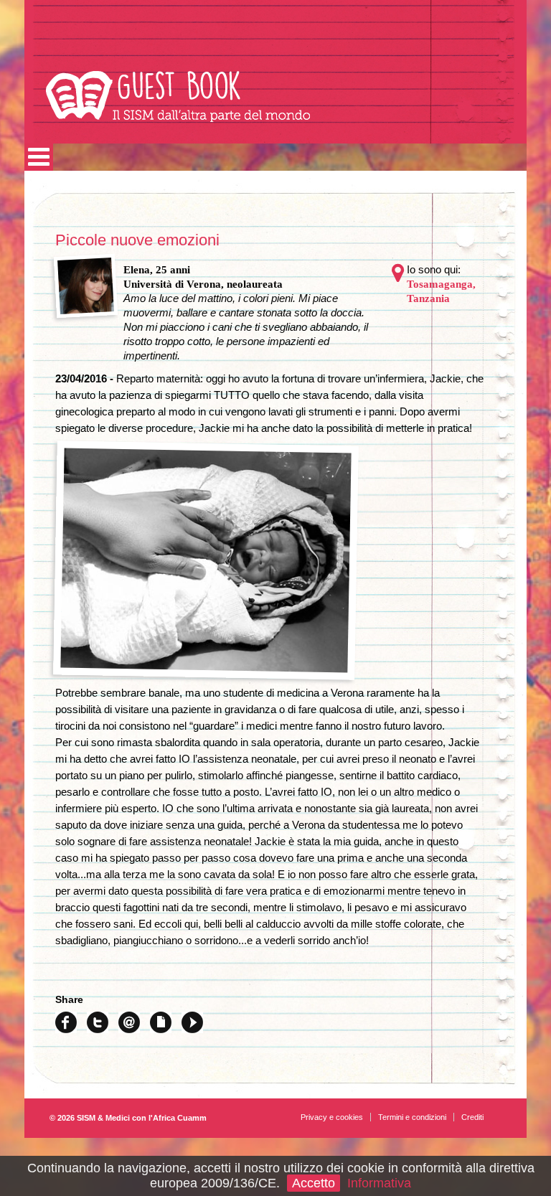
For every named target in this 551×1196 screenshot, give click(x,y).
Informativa (379, 1183)
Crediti (472, 1117)
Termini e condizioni (412, 1117)
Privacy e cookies (332, 1117)
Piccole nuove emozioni (137, 240)
